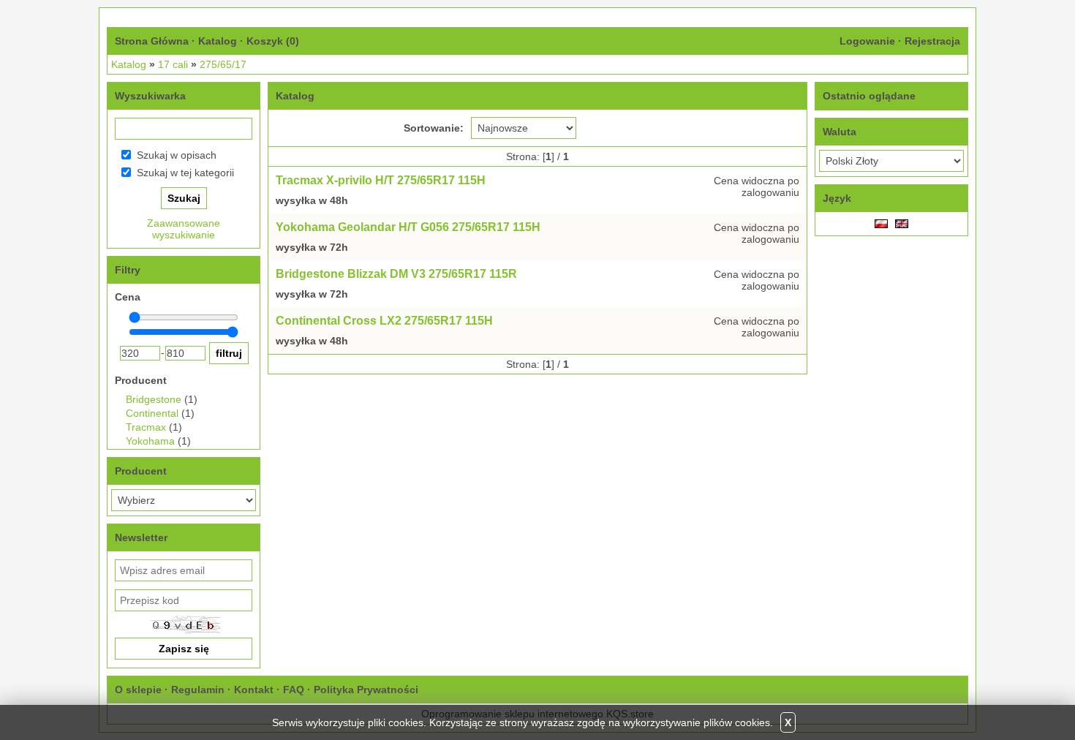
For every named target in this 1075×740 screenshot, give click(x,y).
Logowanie (867, 41)
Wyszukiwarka (150, 96)
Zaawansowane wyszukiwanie (183, 229)
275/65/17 (223, 64)
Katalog (217, 41)
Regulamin (198, 689)
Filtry (127, 270)
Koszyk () (272, 41)
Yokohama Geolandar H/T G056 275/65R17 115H (408, 227)
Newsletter (141, 537)
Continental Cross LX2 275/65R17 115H (384, 320)
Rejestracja (932, 41)
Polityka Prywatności (366, 689)
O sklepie (138, 689)
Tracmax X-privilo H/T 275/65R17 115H (381, 180)
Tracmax (146, 427)
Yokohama (150, 441)
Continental (152, 413)
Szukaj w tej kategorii (185, 172)
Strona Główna (152, 41)
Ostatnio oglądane (869, 96)
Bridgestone (153, 399)
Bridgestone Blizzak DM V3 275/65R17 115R (396, 274)
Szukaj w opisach (176, 155)
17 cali (173, 64)
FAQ (293, 689)
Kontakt (254, 689)
